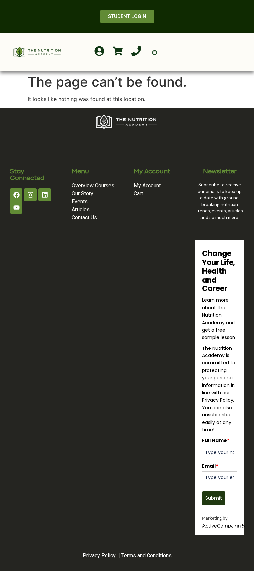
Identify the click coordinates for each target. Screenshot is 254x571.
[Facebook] (16, 194)
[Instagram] (30, 194)
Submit (213, 498)
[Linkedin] (44, 194)
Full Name (215, 440)
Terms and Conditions (146, 555)
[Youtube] (16, 207)
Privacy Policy (99, 555)
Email (210, 466)
